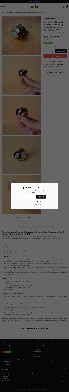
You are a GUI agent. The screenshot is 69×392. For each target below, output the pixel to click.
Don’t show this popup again (35, 204)
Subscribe (41, 197)
